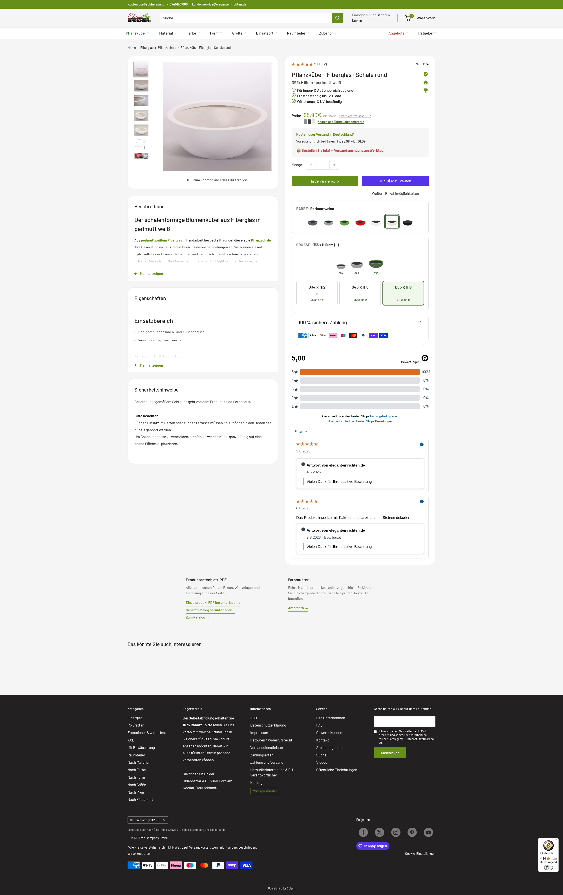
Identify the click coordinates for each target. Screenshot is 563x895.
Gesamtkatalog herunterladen (210, 610)
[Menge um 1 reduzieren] (311, 164)
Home (132, 47)
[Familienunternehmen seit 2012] (426, 82)
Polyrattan (136, 725)
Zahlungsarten (261, 755)
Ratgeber (426, 33)
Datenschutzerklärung (268, 725)
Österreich (160, 829)
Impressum (259, 732)
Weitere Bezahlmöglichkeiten (395, 193)
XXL (131, 740)
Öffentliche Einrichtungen (336, 769)
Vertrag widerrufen (265, 791)
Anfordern (298, 608)
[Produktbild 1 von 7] (141, 69)
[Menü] (556, 840)
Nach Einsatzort (140, 799)
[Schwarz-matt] (408, 222)
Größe (237, 33)
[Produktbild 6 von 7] (141, 144)
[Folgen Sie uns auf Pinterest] (412, 832)
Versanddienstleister (266, 747)
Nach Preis (136, 792)
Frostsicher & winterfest (147, 732)
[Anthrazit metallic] (313, 222)
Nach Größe (137, 784)
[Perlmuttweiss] (392, 222)
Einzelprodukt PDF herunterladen (213, 602)
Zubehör (326, 33)
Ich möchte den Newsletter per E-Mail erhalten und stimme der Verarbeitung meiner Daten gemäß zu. (406, 737)
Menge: (297, 164)
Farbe (191, 33)
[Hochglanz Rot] (360, 222)
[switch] (548, 867)
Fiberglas (147, 47)
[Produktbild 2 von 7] (141, 85)
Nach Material (139, 762)
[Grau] (328, 222)
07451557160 (179, 4)
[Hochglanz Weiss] (376, 222)
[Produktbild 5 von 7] (141, 130)
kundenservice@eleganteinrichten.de (219, 4)
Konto (357, 20)
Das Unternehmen (330, 718)
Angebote (396, 33)
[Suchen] (337, 18)
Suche (321, 755)
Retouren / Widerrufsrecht (271, 740)
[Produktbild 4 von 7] (141, 115)
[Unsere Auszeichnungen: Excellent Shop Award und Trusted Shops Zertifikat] (426, 91)
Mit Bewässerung (141, 747)
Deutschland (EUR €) (144, 820)
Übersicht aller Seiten (281, 888)
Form (214, 33)
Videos (321, 762)
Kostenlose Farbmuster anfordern (341, 122)
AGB (253, 718)
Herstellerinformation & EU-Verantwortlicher (272, 772)
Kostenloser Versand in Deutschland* (325, 134)
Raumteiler (296, 33)
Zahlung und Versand (266, 762)
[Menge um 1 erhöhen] (334, 164)
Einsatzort (264, 33)
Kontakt (322, 740)
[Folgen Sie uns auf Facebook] (363, 832)
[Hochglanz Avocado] (344, 222)
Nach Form (136, 777)
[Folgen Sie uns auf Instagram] (395, 832)
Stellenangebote (329, 747)
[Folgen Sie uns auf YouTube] (428, 832)
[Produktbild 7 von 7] (141, 156)
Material (166, 33)
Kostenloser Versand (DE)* (355, 116)
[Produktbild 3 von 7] (141, 100)
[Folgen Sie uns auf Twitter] (379, 832)
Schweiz (173, 829)
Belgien (184, 829)
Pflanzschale (167, 47)
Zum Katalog (198, 617)
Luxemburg (197, 829)
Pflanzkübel (136, 33)
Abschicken (389, 752)
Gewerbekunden (329, 732)
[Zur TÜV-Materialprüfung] (426, 74)
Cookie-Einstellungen (420, 853)
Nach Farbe (137, 769)
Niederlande (217, 829)
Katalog (256, 782)
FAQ (319, 725)
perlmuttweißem (154, 240)
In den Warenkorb (325, 181)
